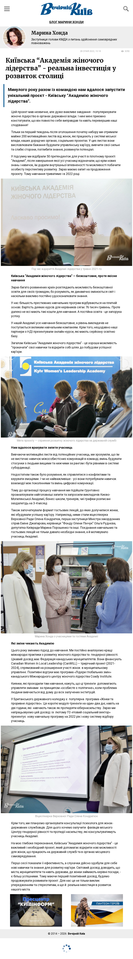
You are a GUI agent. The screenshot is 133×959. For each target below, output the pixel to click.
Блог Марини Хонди (66, 22)
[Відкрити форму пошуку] (126, 8)
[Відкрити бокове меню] (6, 8)
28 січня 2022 (87, 51)
